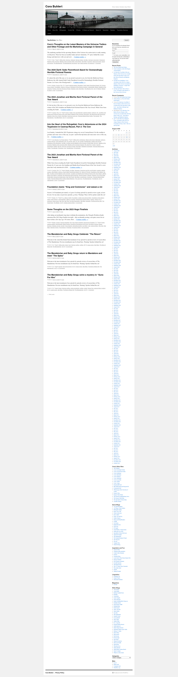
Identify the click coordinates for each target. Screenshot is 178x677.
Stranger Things (54, 227)
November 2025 (117, 164)
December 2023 (117, 200)
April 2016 (116, 353)
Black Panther (66, 224)
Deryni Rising (50, 87)
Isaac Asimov (54, 199)
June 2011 (116, 450)
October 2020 (117, 263)
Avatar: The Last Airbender (76, 112)
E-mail (113, 53)
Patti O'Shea (116, 632)
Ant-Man (72, 170)
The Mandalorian (58, 63)
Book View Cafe (117, 511)
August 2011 (116, 446)
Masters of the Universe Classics (76, 145)
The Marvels (95, 178)
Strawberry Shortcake (86, 146)
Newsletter (105, 30)
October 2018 (117, 303)
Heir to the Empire (67, 266)
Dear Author (116, 514)
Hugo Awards (68, 226)
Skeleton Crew (74, 88)
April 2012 (116, 433)
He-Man (86, 60)
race (89, 226)
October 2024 (117, 184)
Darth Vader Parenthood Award (91, 85)
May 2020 (116, 272)
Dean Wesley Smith (118, 604)
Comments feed (117, 666)
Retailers (112, 30)
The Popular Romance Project (120, 538)
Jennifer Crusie (117, 616)
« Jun (113, 145)
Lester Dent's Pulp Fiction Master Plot (122, 558)
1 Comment (98, 63)
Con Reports (55, 140)
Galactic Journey (56, 226)
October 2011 (117, 443)
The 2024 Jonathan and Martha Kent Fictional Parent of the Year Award (74, 98)
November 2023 (117, 202)
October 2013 (117, 403)
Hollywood (102, 60)
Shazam (89, 175)
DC (97, 112)
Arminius (68, 60)
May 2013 (116, 411)
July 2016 (116, 348)
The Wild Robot (58, 117)
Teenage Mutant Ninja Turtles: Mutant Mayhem (63, 178)
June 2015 (116, 370)
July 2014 (116, 388)
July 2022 (116, 229)
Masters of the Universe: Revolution (80, 114)
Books (53, 85)
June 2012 (116, 430)
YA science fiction (76, 227)
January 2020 (117, 278)
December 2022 (117, 220)
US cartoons (91, 63)
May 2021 (116, 252)
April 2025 (116, 174)
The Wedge (57, 203)
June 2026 (116, 152)
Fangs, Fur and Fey (118, 516)
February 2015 (117, 376)
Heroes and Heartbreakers (119, 519)
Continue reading (80, 57)
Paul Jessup (116, 636)
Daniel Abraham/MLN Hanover (121, 601)
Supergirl (89, 61)
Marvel (96, 87)
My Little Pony (88, 145)
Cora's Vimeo (117, 483)
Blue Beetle (55, 172)
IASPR (115, 521)
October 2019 (117, 283)
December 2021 (117, 240)
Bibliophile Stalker (118, 509)
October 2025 (117, 165)
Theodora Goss (117, 646)
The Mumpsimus (117, 536)
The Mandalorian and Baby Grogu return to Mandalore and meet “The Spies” (74, 254)
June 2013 (116, 410)
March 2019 (116, 295)
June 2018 (116, 310)
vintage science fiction (69, 203)
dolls (74, 141)
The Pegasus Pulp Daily (119, 498)
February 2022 (117, 237)
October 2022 (117, 224)
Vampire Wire (117, 543)
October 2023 (117, 204)
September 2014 (117, 385)
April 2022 (116, 234)
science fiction (94, 226)
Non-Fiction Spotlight (77, 222)
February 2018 (117, 317)
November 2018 (117, 302)
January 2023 (117, 219)
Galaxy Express (117, 518)
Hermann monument (93, 60)
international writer (77, 226)
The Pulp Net (117, 539)
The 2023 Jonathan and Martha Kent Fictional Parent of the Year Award (74, 155)
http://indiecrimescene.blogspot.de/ (121, 486)
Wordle (115, 569)
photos (94, 145)
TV (63, 85)
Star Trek (61, 201)
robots (96, 199)
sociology (49, 201)
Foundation (57, 87)
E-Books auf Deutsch (88, 30)
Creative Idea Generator (119, 553)
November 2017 (117, 322)
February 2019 (117, 297)
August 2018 (116, 307)
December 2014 (117, 380)
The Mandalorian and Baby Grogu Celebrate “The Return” (74, 234)
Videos (49, 33)
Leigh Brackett (61, 199)
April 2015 (116, 373)
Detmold (73, 60)
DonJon (115, 554)
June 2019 (116, 290)
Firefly (69, 198)
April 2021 (116, 253)
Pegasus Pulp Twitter (118, 494)
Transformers (70, 148)
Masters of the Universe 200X (67, 61)
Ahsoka (67, 170)
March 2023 (116, 215)
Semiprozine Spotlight (89, 222)
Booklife (115, 594)
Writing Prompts (117, 571)
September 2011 (117, 445)
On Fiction (116, 523)
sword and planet (97, 61)
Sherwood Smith (117, 642)
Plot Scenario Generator (119, 561)
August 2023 (116, 207)
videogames (50, 180)
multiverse (59, 175)
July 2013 (116, 408)
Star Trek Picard (70, 177)
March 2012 (116, 435)
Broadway (80, 85)
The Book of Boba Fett (93, 266)
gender (82, 141)
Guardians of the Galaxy (97, 172)
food (70, 245)
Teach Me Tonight (118, 534)
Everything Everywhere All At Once (79, 224)
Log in (115, 662)
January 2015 (117, 378)
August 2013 (116, 406)
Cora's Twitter (117, 481)
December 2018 (117, 300)
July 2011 (116, 448)
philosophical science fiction (83, 199)
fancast (96, 224)
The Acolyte (96, 116)
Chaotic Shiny (117, 549)
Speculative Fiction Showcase (120, 533)
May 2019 (116, 292)
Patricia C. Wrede (117, 631)
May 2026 (116, 154)
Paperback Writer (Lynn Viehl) (120, 629)
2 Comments (70, 117)
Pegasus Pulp (117, 493)
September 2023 (117, 205)
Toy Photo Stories (63, 140)
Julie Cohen (116, 619)
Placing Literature (117, 559)
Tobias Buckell (117, 647)
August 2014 (116, 386)
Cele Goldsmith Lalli (61, 141)
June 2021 (116, 250)
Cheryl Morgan (117, 599)
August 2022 (116, 227)
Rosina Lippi (116, 637)
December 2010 (117, 460)
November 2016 (117, 342)
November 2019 (117, 282)
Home (49, 30)
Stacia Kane (116, 644)
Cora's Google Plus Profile (119, 471)
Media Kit (98, 30)
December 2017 (117, 320)
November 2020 (117, 262)
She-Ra (59, 146)
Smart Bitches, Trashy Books (120, 529)
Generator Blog (117, 556)
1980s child (62, 60)
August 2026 (116, 150)
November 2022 (117, 222)
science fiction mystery (99, 288)
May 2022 (116, 232)
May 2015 (116, 371)
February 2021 (117, 257)
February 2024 (117, 197)
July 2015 (116, 368)
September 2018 (117, 305)
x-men (53, 90)
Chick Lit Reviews (118, 513)
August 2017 (116, 327)
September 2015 (117, 365)
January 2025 (117, 179)
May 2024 (116, 192)
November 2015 (117, 362)
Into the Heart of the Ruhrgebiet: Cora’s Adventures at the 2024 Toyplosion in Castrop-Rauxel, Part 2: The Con (76, 125)
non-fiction (85, 226)
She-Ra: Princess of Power (64, 88)
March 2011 (116, 455)
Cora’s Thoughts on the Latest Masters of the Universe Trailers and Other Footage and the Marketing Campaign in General (76, 45)
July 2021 (116, 248)
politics (81, 245)
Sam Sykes (116, 639)
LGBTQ (104, 173)
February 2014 (117, 396)
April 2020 (116, 273)
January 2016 (117, 358)
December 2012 (117, 420)
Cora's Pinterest (117, 476)
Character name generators (119, 551)
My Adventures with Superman (97, 114)
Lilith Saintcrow (117, 626)
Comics (58, 85)
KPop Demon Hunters (81, 87)
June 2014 (116, 390)
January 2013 (117, 418)
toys (79, 63)
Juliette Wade (116, 621)
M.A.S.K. (96, 143)
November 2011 (117, 441)
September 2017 (117, 325)
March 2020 (116, 275)
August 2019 (116, 287)
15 (126, 137)
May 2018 (116, 312)
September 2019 (117, 285)
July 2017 (116, 328)
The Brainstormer (117, 564)
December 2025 (117, 162)
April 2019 (116, 293)
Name (113, 50)
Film (53, 60)
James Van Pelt (117, 609)
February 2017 (117, 337)
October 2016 (117, 343)
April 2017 (116, 333)
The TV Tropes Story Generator (121, 566)
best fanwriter (59, 224)
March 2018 (116, 315)
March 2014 (116, 395)
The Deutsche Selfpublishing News (121, 496)
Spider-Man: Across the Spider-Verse (56, 177)
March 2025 (116, 175)
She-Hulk (101, 226)
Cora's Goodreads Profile (119, 470)
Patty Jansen (116, 634)
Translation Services (122, 30)
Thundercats (54, 148)
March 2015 (116, 375)
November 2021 (117, 242)
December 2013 (117, 400)
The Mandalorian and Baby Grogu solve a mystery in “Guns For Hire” (75, 276)
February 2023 (117, 217)
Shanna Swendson (118, 641)
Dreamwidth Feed (118, 484)
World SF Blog (117, 544)
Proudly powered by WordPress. (121, 672)
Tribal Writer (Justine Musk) (120, 649)
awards (99, 170)
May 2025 (116, 172)
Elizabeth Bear (117, 606)
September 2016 (117, 345)
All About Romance (118, 506)
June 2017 (116, 330)
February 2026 (117, 159)
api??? (115, 118)
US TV (95, 88)
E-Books (78, 30)
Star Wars (84, 61)
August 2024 (116, 187)
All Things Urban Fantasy (119, 508)
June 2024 (116, 190)
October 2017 (117, 323)
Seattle (55, 146)
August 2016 (116, 347)
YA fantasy (68, 227)
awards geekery (73, 85)
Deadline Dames (117, 603)
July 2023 (116, 209)
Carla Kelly (116, 596)
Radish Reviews (117, 524)
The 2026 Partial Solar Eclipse (120, 67)
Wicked (99, 88)
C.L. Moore (65, 198)
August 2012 (116, 426)
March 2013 (116, 415)
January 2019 (117, 298)
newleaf (115, 584)
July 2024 (116, 189)
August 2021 (116, 247)
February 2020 (117, 277)
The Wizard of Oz (88, 88)
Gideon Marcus (117, 98)
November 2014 (117, 381)
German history (79, 60)
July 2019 (116, 288)
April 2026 (116, 155)
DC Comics (103, 85)
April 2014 (116, 393)
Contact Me (71, 30)
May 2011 (116, 451)
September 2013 (117, 405)
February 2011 (117, 456)
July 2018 (116, 308)
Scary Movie (78, 61)
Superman (89, 177)
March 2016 (116, 355)
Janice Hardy (116, 611)
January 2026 (117, 160)
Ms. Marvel (54, 175)
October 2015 (117, 363)
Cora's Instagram (117, 473)
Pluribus (54, 88)
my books (72, 199)
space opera (90, 245)
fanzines (49, 226)
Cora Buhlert (53, 6)
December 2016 (117, 340)
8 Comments (77, 148)
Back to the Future (90, 140)
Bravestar (97, 140)
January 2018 (117, 318)
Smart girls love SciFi (118, 531)
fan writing (91, 224)
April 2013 (116, 413)
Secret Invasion (83, 175)
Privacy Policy (59, 673)
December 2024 (117, 180)
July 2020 (116, 268)
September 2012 (117, 425)
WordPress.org (117, 667)
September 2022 (117, 225)
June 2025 (116, 170)
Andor (103, 222)
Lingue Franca (117, 578)
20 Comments (85, 227)
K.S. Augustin (117, 622)
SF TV (99, 199)
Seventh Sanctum (117, 563)
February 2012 (117, 436)
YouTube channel (117, 501)
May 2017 (116, 332)
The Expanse (62, 227)
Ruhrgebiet (50, 146)
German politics (75, 245)
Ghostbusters (87, 141)
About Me (55, 30)
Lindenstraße (91, 87)
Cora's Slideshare (117, 478)
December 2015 (117, 360)
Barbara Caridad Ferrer (119, 593)
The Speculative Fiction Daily (120, 499)
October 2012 (117, 423)
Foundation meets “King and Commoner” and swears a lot (74, 186)
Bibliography (63, 30)
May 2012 (116, 431)
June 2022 (116, 230)
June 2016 (116, 350)
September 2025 (117, 167)
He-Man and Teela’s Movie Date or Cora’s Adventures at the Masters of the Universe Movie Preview (122, 90)
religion (92, 199)
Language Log (117, 576)
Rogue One (91, 288)
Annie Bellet (116, 591)
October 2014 (117, 383)
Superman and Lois (72, 116)
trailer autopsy (83, 63)
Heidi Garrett (116, 607)
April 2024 (116, 194)
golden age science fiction (84, 198)
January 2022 (117, 239)
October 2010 (117, 463)
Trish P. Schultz (117, 651)
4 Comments (79, 203)
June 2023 (116, 210)
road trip (98, 145)
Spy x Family (58, 116)
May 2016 (116, 352)
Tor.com (115, 541)
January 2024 (117, 199)
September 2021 (117, 245)
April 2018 (116, 313)
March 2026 (116, 157)
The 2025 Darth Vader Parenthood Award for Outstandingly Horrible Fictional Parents (74, 71)
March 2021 (116, 255)
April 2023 (116, 214)
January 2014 (117, 398)
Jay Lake (116, 612)
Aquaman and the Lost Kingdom (88, 170)
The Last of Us (78, 178)
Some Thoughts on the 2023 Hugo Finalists (67, 209)
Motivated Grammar (118, 579)
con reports (69, 141)
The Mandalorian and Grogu (70, 63)
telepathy (88, 201)
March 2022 (116, 235)
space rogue (56, 201)
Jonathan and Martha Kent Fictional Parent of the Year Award (86, 173)
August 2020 (116, 267)
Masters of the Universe (53, 61)
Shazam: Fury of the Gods (98, 175)
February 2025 (117, 177)
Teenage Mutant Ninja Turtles (85, 116)
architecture (82, 140)
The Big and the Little (96, 201)
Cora (62, 49)
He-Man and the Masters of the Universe (76, 143)
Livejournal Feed (117, 488)
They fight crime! (117, 568)
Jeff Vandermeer (117, 614)
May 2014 (116, 391)
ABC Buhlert (117, 468)
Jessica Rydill (117, 617)
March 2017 (116, 335)
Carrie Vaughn (117, 598)
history (49, 199)
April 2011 (116, 453)
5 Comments (59, 90)
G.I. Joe (78, 141)
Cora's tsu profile (117, 480)
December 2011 (117, 440)
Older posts (50, 294)
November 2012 (117, 421)
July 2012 (116, 428)
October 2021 (117, 244)
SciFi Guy (116, 526)
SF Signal (116, 528)
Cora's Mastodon (117, 475)
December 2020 (117, 260)
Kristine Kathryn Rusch (119, 624)
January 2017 (117, 338)
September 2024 (117, 185)
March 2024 (116, 195)
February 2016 (117, 357)
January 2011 (117, 458)
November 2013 (117, 401)
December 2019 (117, 280)
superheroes (83, 177)
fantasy (100, 224)
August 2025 (116, 169)
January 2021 (117, 258)
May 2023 (116, 212)
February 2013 (117, 416)
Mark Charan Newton (118, 627)
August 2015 (116, 366)
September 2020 (117, 265)
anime (67, 112)
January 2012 (117, 438)
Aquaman (77, 170)
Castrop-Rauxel (51, 141)
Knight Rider (90, 143)
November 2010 (117, 461)
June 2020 (116, 270)
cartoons (94, 112)
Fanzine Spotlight (64, 222)
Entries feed (116, 664)
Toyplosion (61, 148)
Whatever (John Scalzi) (119, 652)
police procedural (75, 288)
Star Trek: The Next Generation (72, 201)
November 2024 (117, 182)
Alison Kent (116, 589)
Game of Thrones (65, 87)
